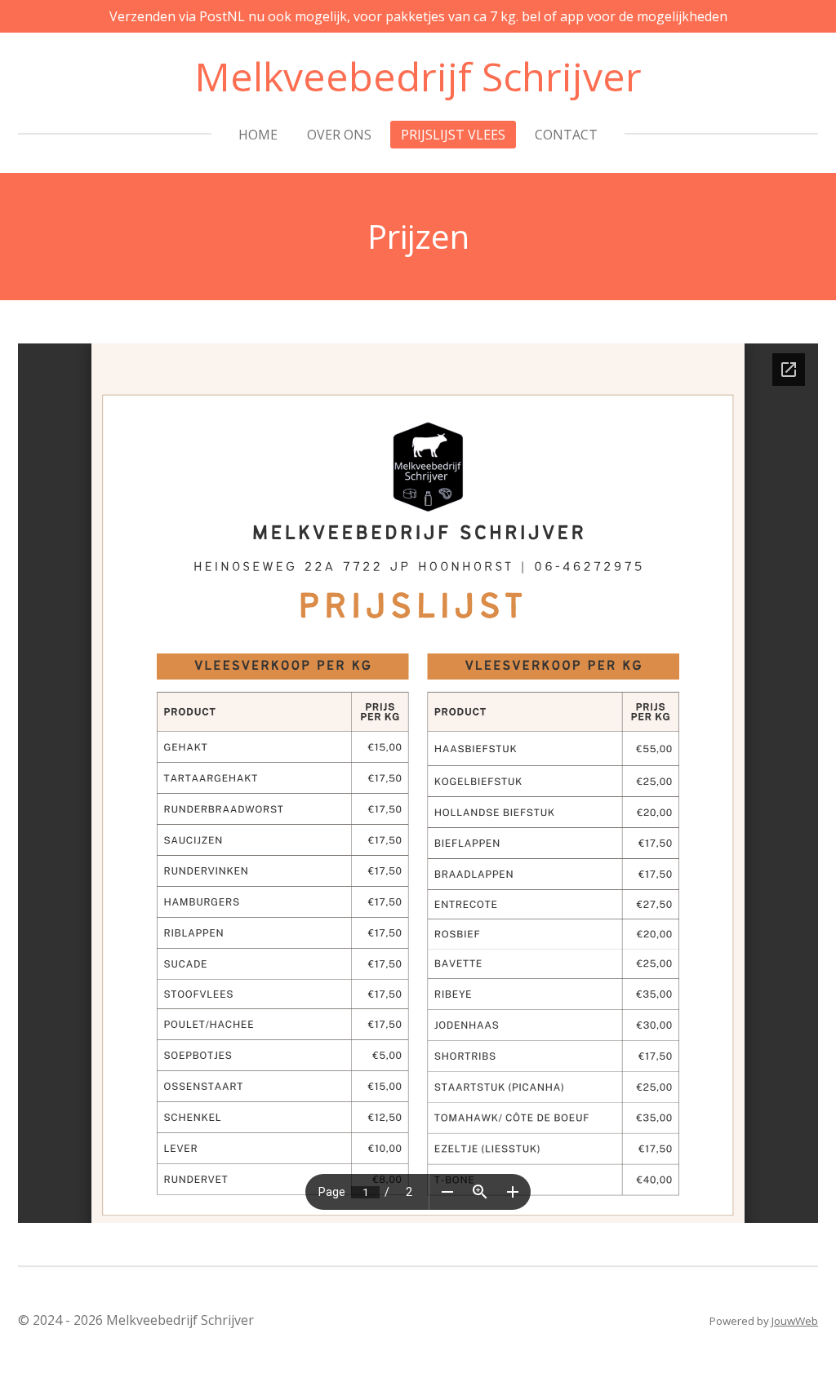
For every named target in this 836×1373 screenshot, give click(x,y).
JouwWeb (795, 1320)
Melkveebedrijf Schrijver (418, 76)
